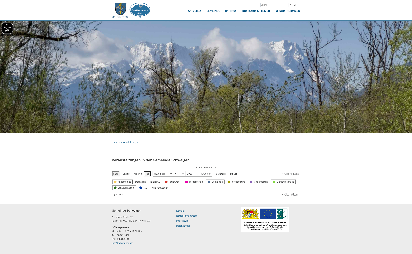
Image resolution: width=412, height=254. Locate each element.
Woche (138, 174)
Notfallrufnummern (186, 215)
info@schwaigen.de (122, 242)
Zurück (222, 174)
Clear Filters (291, 174)
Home (115, 142)
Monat (126, 174)
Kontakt (180, 210)
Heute (234, 174)
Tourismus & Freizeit (256, 11)
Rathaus (230, 11)
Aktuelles (194, 11)
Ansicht (119, 195)
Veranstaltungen (288, 11)
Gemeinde (213, 11)
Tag (147, 174)
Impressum (182, 220)
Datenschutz (183, 225)
